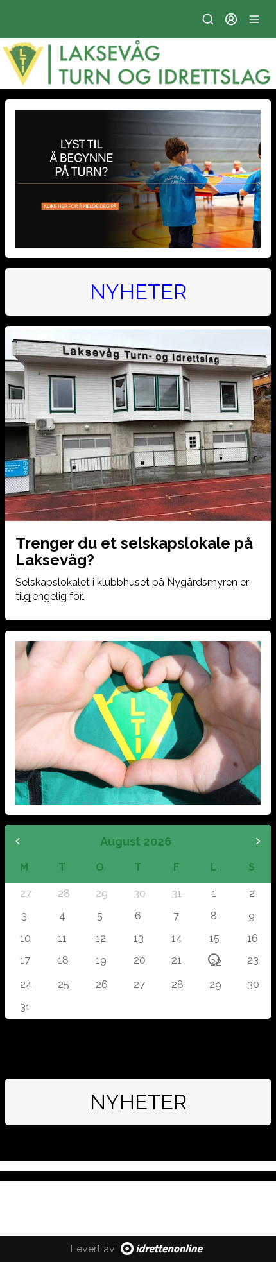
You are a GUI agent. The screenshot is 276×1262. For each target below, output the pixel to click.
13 (139, 938)
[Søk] (208, 19)
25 (63, 984)
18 (63, 960)
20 (139, 960)
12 (101, 938)
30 (139, 893)
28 (63, 893)
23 (252, 960)
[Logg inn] (231, 19)
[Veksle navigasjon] (254, 19)
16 (252, 938)
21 (176, 960)
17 (25, 960)
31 (176, 893)
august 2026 (135, 841)
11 (62, 938)
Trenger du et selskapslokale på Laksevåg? (134, 551)
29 (101, 893)
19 (101, 960)
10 (25, 938)
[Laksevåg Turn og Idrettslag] (138, 63)
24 (25, 984)
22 (215, 960)
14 (176, 938)
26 (101, 984)
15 (214, 938)
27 (25, 893)
